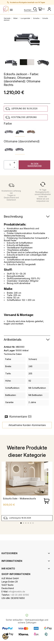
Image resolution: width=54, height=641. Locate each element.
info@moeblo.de (17, 591)
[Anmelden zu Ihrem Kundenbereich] (49, 9)
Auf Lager (9, 350)
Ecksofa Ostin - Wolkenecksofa (19, 498)
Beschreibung (13, 216)
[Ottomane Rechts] (20, 149)
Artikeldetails (12, 339)
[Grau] (9, 132)
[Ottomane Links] (9, 149)
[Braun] (31, 132)
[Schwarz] (20, 132)
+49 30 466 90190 (19, 595)
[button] (34, 164)
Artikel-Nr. (9, 347)
